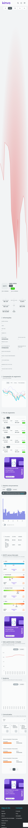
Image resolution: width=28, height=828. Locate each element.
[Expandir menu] (24, 3)
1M (10, 8)
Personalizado (21, 382)
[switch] (4, 525)
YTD (15, 8)
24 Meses (22, 649)
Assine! (22, 493)
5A (24, 8)
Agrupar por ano (10, 524)
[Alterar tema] (21, 3)
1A (19, 8)
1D (5, 8)
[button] (11, 769)
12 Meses (16, 649)
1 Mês (8, 382)
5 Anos (15, 382)
